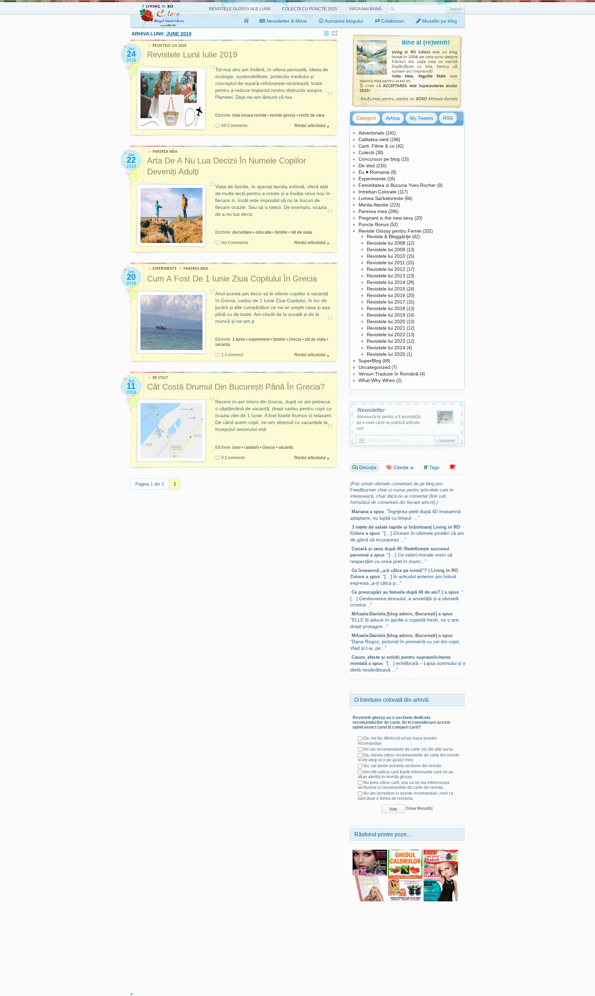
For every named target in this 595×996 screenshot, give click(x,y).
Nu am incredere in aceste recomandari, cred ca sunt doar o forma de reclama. (405, 796)
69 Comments (234, 125)
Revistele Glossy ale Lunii (239, 9)
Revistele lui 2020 (386, 321)
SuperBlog (369, 360)
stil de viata (301, 232)
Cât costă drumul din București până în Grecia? (236, 386)
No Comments (234, 242)
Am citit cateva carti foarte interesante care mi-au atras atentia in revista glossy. (405, 774)
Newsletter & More (286, 21)
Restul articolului (310, 125)
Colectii (366, 152)
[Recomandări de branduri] (452, 467)
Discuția (367, 467)
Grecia (295, 339)
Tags (433, 467)
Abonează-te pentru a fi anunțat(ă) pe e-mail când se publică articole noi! (389, 422)
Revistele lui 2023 (386, 341)
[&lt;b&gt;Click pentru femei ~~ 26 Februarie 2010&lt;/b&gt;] (441, 852)
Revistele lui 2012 (386, 269)
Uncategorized (374, 367)
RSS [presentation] (448, 118)
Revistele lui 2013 (386, 275)
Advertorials (371, 133)
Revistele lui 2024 (386, 347)
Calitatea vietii (373, 139)
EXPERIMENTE (165, 268)
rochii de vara (311, 115)
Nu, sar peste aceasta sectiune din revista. (402, 765)
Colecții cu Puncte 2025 (309, 9)
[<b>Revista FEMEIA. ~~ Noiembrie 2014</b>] (370, 852)
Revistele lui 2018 (386, 308)
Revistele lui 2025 (386, 354)
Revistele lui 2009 (386, 249)
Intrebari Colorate (377, 191)
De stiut (366, 165)
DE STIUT (160, 377)
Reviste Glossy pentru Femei (389, 231)
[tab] (366, 118)
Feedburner (363, 489)
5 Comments (233, 457)
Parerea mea (372, 211)
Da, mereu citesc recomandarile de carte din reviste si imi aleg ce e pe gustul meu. (408, 757)
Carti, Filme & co (376, 146)
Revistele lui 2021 (386, 328)
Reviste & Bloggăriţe (389, 236)
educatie (263, 232)
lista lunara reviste (249, 115)
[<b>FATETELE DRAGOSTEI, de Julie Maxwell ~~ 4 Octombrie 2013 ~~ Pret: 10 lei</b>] (370, 878)
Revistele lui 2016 (386, 295)
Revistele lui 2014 (386, 282)
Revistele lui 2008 (386, 243)
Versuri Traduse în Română (388, 374)
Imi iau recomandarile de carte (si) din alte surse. (408, 749)
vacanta (222, 344)
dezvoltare (242, 232)
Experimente (372, 178)
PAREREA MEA (165, 151)
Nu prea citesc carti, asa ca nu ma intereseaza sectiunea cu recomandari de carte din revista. (403, 785)
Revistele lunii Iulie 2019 (192, 54)
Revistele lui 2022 (386, 334)
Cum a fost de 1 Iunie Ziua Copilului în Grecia (232, 278)
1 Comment (232, 354)
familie (281, 232)
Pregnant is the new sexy (385, 218)
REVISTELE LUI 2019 (169, 45)
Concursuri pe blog (379, 159)
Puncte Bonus (373, 224)
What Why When (376, 380)
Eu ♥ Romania (373, 172)
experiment (259, 339)
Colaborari (392, 21)
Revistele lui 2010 (386, 256)
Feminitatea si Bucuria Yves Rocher (397, 185)
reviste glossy (282, 115)
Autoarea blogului (343, 21)
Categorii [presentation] (366, 118)
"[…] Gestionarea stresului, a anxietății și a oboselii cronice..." (406, 598)
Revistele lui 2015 (386, 289)
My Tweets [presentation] (421, 118)
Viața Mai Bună (365, 9)
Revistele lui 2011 (386, 262)
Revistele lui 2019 (386, 315)
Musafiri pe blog (439, 21)
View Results (419, 808)
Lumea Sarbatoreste (380, 198)
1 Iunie (238, 339)
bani (236, 447)
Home (246, 21)
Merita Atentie (373, 205)
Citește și (403, 467)
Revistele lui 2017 (386, 302)
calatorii (251, 447)
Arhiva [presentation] (393, 118)
